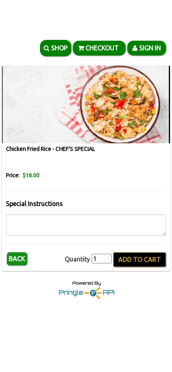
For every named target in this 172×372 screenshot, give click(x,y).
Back (17, 258)
